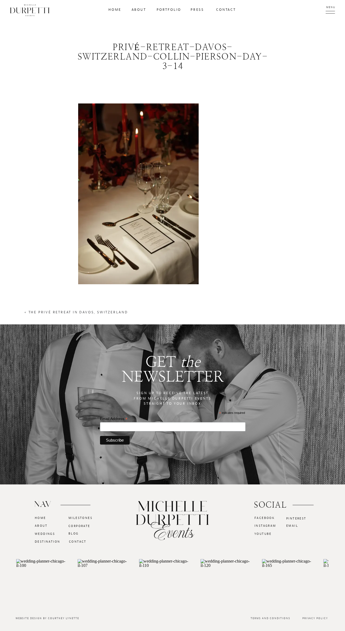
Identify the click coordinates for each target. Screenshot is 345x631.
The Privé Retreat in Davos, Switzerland (78, 312)
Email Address (113, 418)
